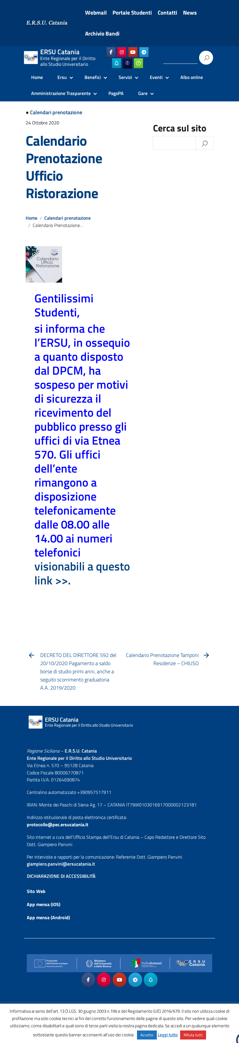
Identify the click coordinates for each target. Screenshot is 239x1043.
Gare (142, 93)
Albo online (191, 77)
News (190, 12)
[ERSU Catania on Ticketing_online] (138, 63)
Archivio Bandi (102, 33)
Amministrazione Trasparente (61, 93)
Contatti (167, 12)
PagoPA (116, 93)
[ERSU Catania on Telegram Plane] (144, 52)
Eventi (156, 77)
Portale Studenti (132, 12)
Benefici (93, 77)
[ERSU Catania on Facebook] (111, 52)
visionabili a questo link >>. (82, 573)
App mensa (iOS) (43, 904)
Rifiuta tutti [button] (193, 1035)
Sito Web (36, 891)
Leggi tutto (168, 1034)
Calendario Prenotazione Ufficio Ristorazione (64, 167)
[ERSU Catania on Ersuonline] (127, 63)
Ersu (62, 77)
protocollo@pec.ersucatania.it (57, 824)
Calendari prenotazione (56, 112)
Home (37, 77)
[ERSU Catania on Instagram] (121, 52)
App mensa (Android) (48, 917)
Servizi (125, 77)
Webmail (96, 12)
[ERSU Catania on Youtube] (133, 52)
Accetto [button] (146, 1035)
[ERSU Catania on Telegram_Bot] (116, 63)
